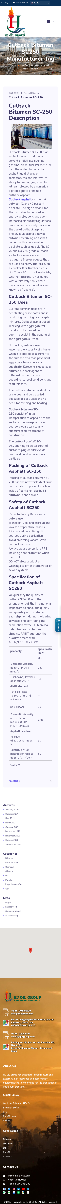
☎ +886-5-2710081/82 (21, 3)
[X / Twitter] (9, 1189)
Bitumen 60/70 (11, 1107)
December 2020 (12, 831)
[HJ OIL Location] (23, 1192)
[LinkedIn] (18, 1189)
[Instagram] (14, 1189)
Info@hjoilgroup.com (22, 1013)
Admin (27, 93)
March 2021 (10, 823)
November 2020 (12, 836)
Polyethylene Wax (13, 884)
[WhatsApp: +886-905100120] (9, 1192)
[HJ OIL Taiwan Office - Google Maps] (6, 1023)
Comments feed (13, 911)
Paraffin (8, 880)
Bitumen (35, 93)
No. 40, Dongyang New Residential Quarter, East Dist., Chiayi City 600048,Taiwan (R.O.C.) (32, 1022)
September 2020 (13, 844)
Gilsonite (9, 871)
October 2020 (11, 840)
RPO (5, 1112)
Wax (7, 889)
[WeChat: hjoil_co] (4, 1192)
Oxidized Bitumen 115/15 (16, 1103)
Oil (6, 875)
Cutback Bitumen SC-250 (26, 97)
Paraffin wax (9, 1116)
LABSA (6, 1120)
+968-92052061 (20, 1033)
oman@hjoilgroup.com (23, 1036)
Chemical (9, 867)
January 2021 (11, 827)
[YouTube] (23, 1189)
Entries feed (11, 907)
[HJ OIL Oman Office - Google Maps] (6, 1047)
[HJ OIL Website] (28, 1192)
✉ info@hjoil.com (6, 3)
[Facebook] (4, 1189)
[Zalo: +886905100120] (14, 1192)
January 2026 (12, 809)
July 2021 (9, 818)
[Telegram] (28, 1189)
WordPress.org (11, 915)
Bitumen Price (11, 862)
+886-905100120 (21, 1010)
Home (13, 65)
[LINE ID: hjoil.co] (18, 1192)
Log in (8, 902)
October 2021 (11, 814)
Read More (14, 781)
